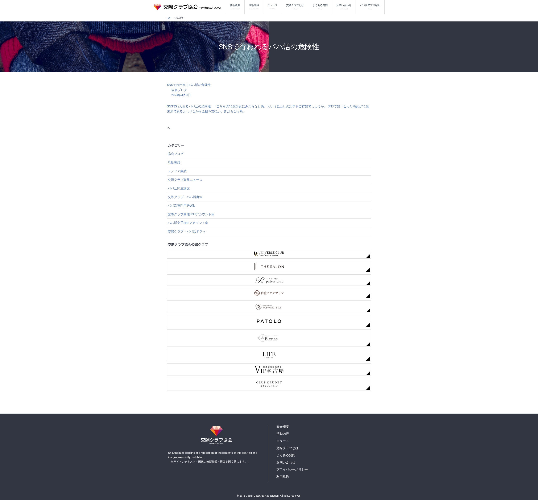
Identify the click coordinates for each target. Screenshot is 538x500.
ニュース (273, 7)
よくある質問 (320, 7)
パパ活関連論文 (179, 188)
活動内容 (254, 7)
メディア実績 (177, 171)
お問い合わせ (343, 7)
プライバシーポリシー (292, 469)
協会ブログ (175, 154)
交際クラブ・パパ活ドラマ (187, 231)
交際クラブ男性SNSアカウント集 (191, 214)
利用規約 (282, 477)
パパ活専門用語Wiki (181, 206)
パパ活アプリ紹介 (370, 7)
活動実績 (174, 162)
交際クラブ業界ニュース (185, 180)
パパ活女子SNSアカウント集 (188, 223)
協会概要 (235, 7)
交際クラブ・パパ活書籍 (185, 197)
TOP (168, 17)
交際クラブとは (295, 7)
